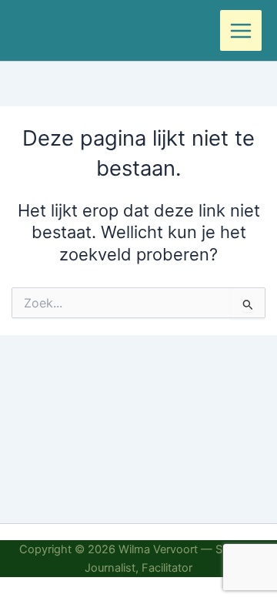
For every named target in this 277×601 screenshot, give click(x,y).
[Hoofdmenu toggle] (241, 31)
